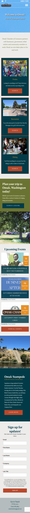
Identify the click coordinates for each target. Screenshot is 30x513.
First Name (6, 447)
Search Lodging (13, 205)
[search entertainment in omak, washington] (15, 68)
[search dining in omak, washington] (15, 146)
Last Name (6, 455)
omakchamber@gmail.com (15, 509)
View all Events (15, 329)
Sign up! (15, 490)
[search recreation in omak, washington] (15, 108)
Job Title (5, 471)
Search (15, 91)
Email (4, 439)
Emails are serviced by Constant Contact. (16, 486)
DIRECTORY (25, 1)
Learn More (13, 412)
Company (6, 463)
